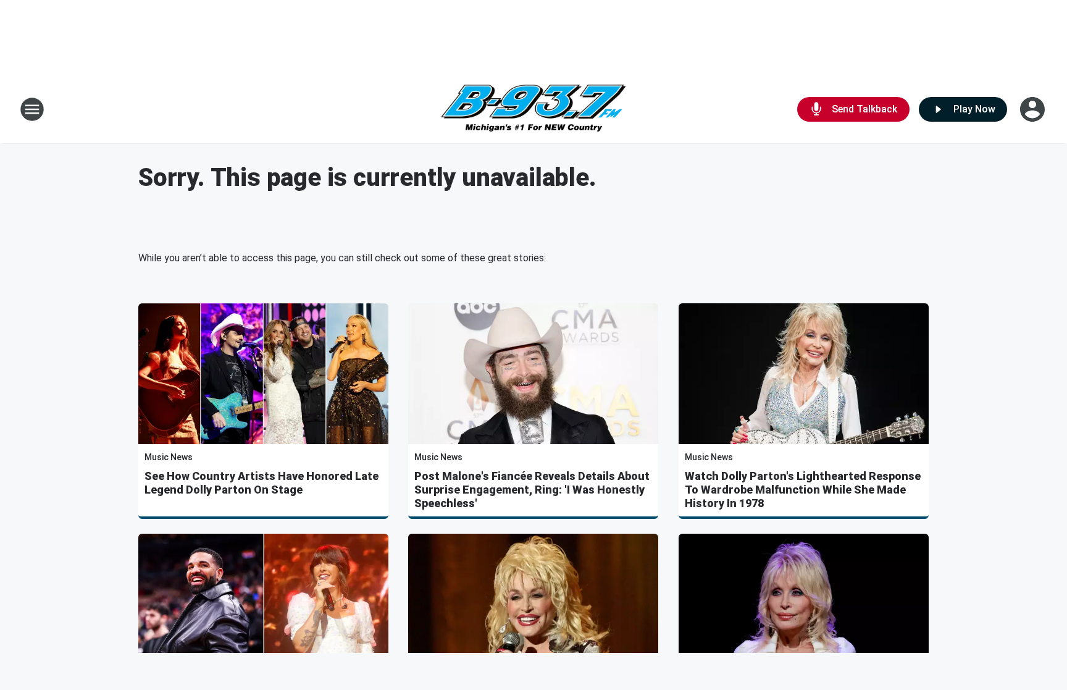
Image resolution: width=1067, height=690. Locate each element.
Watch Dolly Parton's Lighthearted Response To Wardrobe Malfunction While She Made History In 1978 (803, 489)
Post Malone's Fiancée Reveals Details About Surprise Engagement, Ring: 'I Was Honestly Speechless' (532, 489)
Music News (168, 457)
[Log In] (1033, 109)
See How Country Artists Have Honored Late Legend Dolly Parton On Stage (261, 482)
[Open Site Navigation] (32, 109)
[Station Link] (533, 110)
